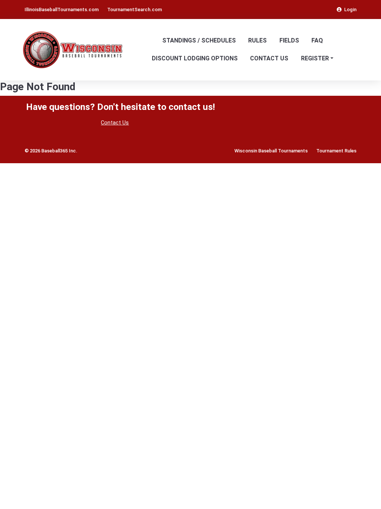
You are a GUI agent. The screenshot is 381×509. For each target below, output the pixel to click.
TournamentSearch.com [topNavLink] (134, 9)
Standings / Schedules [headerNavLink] (199, 40)
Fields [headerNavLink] (289, 40)
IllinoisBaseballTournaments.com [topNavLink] (62, 9)
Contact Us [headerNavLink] (269, 58)
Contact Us (115, 123)
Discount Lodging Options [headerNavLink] (195, 58)
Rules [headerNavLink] (257, 40)
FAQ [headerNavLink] (317, 40)
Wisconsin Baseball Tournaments (271, 151)
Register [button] (315, 58)
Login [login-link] (350, 9)
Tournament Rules (336, 151)
